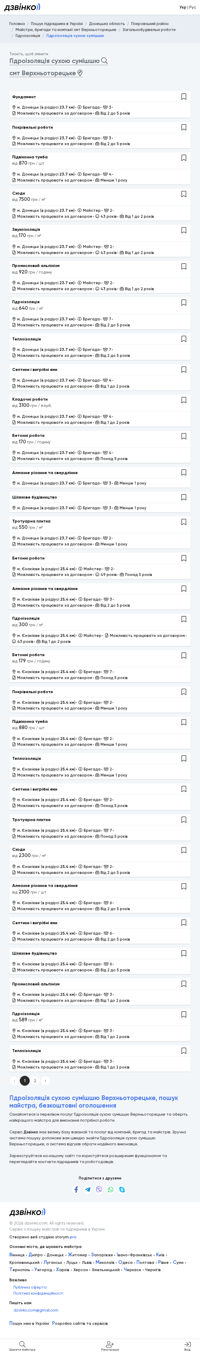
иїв (160, 1255)
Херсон (80, 1270)
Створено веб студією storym (43, 1237)
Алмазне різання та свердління (45, 472)
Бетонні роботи (28, 435)
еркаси (132, 1270)
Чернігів (153, 1270)
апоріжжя (102, 1255)
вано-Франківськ (134, 1255)
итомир (77, 1255)
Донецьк (55, 1255)
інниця (16, 1255)
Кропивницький (24, 1262)
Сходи (18, 193)
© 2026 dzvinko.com (28, 1223)
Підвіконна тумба (30, 156)
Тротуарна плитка (31, 521)
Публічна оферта (30, 1287)
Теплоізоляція (26, 339)
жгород (43, 1270)
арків (62, 1270)
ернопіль (19, 1270)
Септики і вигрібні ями (34, 369)
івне (163, 1262)
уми (178, 1262)
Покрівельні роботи (32, 127)
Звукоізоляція (26, 229)
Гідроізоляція (26, 301)
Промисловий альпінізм (36, 265)
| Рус (187, 7)
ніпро (35, 1255)
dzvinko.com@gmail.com (36, 1310)
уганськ (52, 1262)
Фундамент (24, 96)
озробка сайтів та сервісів (80, 1323)
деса (125, 1262)
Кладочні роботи (30, 399)
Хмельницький (106, 1270)
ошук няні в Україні (29, 1323)
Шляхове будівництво (34, 497)
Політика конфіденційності (38, 1293)
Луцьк (72, 1262)
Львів (87, 1262)
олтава (145, 1262)
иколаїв (105, 1262)
